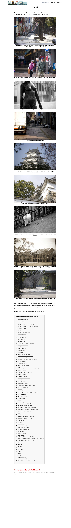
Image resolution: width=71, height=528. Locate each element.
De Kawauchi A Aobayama (23, 365)
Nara (19, 335)
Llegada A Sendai (21, 341)
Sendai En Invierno (22, 370)
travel (37, 10)
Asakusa (19, 453)
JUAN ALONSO (45, 2)
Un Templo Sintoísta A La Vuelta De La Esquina (28, 326)
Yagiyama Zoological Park (23, 396)
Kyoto (19, 367)
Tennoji (19, 330)
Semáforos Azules (21, 414)
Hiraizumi (20, 422)
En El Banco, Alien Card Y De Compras (26, 343)
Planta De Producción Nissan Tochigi (26, 440)
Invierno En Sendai (22, 361)
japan (39, 10)
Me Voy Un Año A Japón (23, 319)
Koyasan (19, 400)
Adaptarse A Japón (22, 457)
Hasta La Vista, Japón (22, 433)
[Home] (18, 2)
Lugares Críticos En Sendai (23, 391)
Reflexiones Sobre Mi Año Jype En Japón (26, 460)
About (53, 2)
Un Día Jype (20, 352)
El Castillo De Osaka (22, 328)
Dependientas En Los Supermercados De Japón (28, 409)
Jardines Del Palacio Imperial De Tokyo (26, 436)
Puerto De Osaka (21, 398)
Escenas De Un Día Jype (23, 383)
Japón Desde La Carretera (23, 427)
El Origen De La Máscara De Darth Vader (26, 385)
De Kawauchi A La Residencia (24, 354)
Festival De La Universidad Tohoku (25, 356)
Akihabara (20, 455)
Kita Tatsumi (20, 323)
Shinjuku (19, 446)
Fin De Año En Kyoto (22, 381)
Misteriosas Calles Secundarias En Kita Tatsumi (28, 324)
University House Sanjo (23, 345)
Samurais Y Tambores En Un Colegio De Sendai (28, 392)
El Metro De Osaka (22, 337)
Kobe (19, 413)
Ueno (19, 447)
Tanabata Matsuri (21, 431)
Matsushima (20, 380)
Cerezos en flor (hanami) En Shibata (25, 418)
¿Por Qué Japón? (21, 339)
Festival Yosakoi (21, 350)
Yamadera (20, 389)
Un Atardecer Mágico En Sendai (25, 403)
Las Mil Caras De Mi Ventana (24, 378)
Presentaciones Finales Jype (24, 425)
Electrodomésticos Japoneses (24, 357)
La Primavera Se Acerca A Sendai (25, 405)
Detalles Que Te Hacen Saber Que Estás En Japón (28, 369)
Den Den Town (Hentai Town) (24, 332)
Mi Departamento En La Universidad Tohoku (27, 359)
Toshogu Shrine (21, 435)
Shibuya (19, 451)
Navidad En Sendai (22, 374)
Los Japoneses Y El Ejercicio (24, 459)
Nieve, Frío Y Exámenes (23, 387)
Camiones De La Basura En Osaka (25, 372)
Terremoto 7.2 (21, 420)
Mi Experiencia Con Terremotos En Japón (27, 407)
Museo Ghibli (20, 449)
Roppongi (20, 444)
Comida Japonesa (22, 334)
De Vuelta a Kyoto (21, 402)
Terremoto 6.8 (21, 424)
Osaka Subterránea (22, 348)
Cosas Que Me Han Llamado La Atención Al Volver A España (31, 438)
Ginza (19, 442)
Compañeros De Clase (22, 363)
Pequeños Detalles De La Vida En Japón (26, 416)
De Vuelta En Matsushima (23, 429)
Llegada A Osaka (21, 321)
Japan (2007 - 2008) (34, 316)
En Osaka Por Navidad (23, 376)
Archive (59, 2)
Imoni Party (20, 346)
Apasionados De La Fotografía (24, 411)
